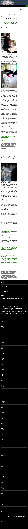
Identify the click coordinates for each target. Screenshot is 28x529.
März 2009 (2, 499)
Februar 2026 (2, 322)
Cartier (2, 272)
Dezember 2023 (2, 353)
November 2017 (2, 439)
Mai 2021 (2, 391)
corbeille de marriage (4, 273)
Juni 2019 (2, 418)
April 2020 (2, 407)
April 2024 (2, 348)
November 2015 (2, 466)
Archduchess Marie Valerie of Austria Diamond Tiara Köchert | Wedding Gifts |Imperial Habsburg (11, 298)
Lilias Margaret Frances (10, 276)
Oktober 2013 (2, 487)
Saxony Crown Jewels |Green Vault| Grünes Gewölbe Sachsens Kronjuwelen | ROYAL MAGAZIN (11, 311)
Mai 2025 (2, 332)
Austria (2, 512)
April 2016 (2, 460)
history (7, 144)
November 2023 (2, 354)
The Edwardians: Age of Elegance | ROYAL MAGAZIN (6, 306)
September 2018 (3, 429)
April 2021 (2, 392)
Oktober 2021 (2, 385)
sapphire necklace (4, 148)
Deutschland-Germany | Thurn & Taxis (5, 291)
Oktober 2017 (2, 440)
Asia (1, 511)
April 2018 (2, 434)
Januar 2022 (2, 381)
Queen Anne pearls (8, 277)
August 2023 (2, 358)
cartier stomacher (6, 272)
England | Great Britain (4, 11)
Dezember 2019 (2, 411)
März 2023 (2, 364)
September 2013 (3, 488)
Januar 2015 (2, 476)
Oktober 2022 (2, 370)
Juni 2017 (2, 445)
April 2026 (2, 320)
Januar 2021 (2, 396)
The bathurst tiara (13, 277)
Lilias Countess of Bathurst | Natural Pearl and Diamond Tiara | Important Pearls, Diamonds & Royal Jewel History (9, 255)
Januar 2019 (2, 424)
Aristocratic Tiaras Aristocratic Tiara (5, 152)
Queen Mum (2, 521)
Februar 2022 (2, 380)
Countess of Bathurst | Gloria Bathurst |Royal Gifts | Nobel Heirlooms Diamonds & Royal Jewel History (9, 252)
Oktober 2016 (2, 454)
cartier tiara (10, 272)
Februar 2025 (2, 336)
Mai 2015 (2, 472)
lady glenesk (3, 276)
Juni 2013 (2, 492)
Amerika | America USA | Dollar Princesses (5, 292)
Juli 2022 (2, 374)
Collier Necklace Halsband (4, 286)
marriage (14, 276)
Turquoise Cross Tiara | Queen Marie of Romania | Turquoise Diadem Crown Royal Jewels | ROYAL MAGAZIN (12, 309)
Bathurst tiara (3, 271)
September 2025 (3, 327)
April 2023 (2, 363)
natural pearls (3, 277)
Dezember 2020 (2, 397)
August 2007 (2, 503)
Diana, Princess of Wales (11, 109)
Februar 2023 (2, 365)
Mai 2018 (2, 433)
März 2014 (2, 483)
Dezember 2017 (2, 438)
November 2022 (2, 369)
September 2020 (3, 401)
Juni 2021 (2, 390)
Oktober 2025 (2, 326)
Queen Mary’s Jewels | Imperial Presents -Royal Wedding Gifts (19, 306)
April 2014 (2, 482)
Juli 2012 (2, 498)
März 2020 (2, 408)
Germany (2, 515)
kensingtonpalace (11, 144)
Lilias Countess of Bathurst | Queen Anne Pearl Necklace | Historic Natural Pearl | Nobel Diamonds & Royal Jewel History (9, 259)
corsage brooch (9, 273)
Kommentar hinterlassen (8, 16)
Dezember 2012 (2, 497)
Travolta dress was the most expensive (6, 22)
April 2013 (2, 493)
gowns (4, 144)
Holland (2, 517)
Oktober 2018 (2, 428)
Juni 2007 (2, 504)
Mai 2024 (2, 347)
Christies (14, 272)
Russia (1, 522)
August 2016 (2, 456)
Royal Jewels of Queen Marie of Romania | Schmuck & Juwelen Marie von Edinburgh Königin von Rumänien (14, 310)
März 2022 (2, 379)
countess (13, 273)
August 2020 (2, 402)
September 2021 (3, 386)
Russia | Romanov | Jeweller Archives (5, 287)
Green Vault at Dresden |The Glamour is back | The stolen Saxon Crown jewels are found (14, 311)
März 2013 (2, 494)
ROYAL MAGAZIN (3, 6)
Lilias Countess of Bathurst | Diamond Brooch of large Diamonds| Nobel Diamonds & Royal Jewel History (9, 263)
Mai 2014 (2, 481)
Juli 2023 (2, 359)
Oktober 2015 (2, 467)
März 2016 (2, 461)
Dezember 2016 (2, 451)
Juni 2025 (2, 331)
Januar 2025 (2, 337)
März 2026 (2, 321)
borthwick (7, 271)
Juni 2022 (2, 375)
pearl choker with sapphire (5, 145)
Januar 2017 (2, 450)
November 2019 (2, 412)
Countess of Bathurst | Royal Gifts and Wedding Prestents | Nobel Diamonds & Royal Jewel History (8, 157)
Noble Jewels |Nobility (9, 11)
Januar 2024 (2, 352)
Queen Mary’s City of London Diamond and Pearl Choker (7, 299)
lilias (6, 276)
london (14, 144)
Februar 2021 (2, 395)
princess (9, 145)
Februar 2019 (2, 423)
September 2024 (3, 342)
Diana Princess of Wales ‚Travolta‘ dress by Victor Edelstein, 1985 (8, 14)
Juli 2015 (2, 471)
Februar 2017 (2, 449)
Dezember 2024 (2, 338)
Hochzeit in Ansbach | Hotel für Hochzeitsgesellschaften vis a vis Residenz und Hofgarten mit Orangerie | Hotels (13, 516)
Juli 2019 (2, 417)
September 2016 (3, 455)
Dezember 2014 (2, 477)
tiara (16, 277)
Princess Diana (12, 145)
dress (2, 144)
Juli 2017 (2, 444)
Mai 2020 (2, 406)
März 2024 (2, 349)
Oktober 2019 (2, 413)
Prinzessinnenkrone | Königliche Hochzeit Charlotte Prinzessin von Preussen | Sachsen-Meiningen (12, 308)
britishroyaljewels (14, 271)
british (10, 271)
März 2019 (2, 422)
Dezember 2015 (2, 465)
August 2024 (2, 343)
